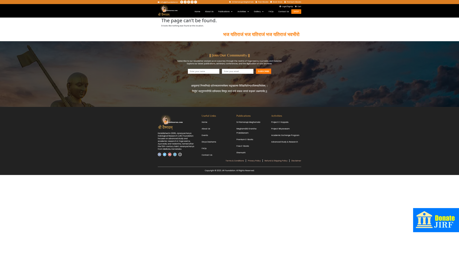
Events (205, 135)
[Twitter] (185, 2)
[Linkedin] (192, 2)
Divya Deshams (209, 141)
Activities (242, 11)
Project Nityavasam (280, 128)
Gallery (257, 11)
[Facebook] (181, 2)
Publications (224, 11)
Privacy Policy (254, 160)
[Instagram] (195, 2)
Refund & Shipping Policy (276, 160)
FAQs (271, 11)
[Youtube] (188, 2)
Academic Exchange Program (285, 135)
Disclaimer (296, 160)
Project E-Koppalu (279, 122)
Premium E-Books (244, 139)
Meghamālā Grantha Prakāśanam (246, 130)
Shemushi (240, 152)
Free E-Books (242, 146)
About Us (209, 11)
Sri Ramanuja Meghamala (248, 122)
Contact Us (283, 11)
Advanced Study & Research (284, 141)
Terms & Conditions (235, 160)
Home (197, 11)
